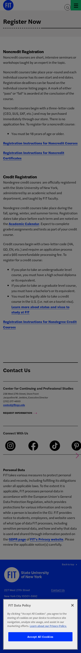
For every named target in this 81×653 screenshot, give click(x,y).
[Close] (72, 605)
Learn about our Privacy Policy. (48, 626)
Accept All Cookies (40, 637)
